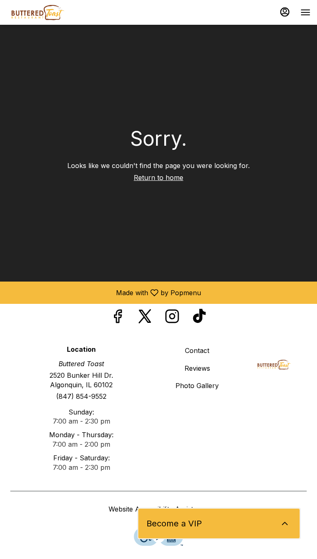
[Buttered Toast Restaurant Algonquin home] (58, 12)
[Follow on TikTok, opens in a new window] (199, 318)
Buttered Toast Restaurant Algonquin (274, 364)
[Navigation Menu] (305, 12)
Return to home (158, 177)
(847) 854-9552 (81, 396)
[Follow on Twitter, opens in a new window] (144, 318)
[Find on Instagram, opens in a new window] (172, 318)
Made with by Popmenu (103, 292)
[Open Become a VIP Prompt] (285, 523)
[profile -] (285, 12)
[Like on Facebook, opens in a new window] (117, 318)
